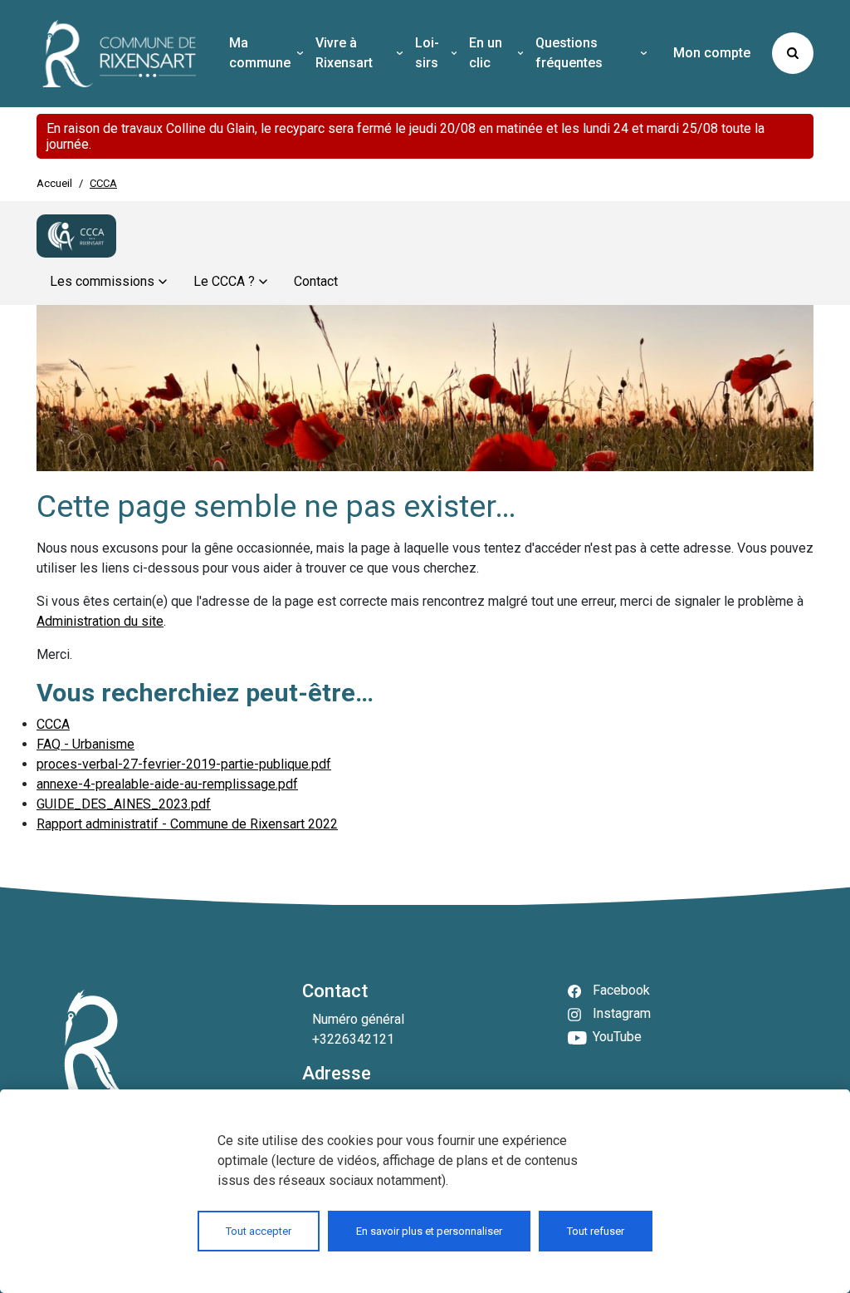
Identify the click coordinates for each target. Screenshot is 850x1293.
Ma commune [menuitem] (260, 53)
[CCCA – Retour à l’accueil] (76, 236)
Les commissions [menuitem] (102, 281)
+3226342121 (353, 1039)
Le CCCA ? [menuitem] (224, 281)
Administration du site (100, 621)
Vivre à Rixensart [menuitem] (344, 53)
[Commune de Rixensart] (120, 53)
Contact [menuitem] (316, 281)
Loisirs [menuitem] (427, 53)
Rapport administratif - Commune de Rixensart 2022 (187, 824)
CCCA (53, 724)
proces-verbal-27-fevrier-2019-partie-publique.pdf (184, 764)
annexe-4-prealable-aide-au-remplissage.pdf (167, 784)
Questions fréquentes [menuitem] (569, 53)
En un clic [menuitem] (485, 53)
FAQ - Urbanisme (85, 744)
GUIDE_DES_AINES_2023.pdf (124, 804)
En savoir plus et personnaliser (429, 1231)
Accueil (54, 183)
